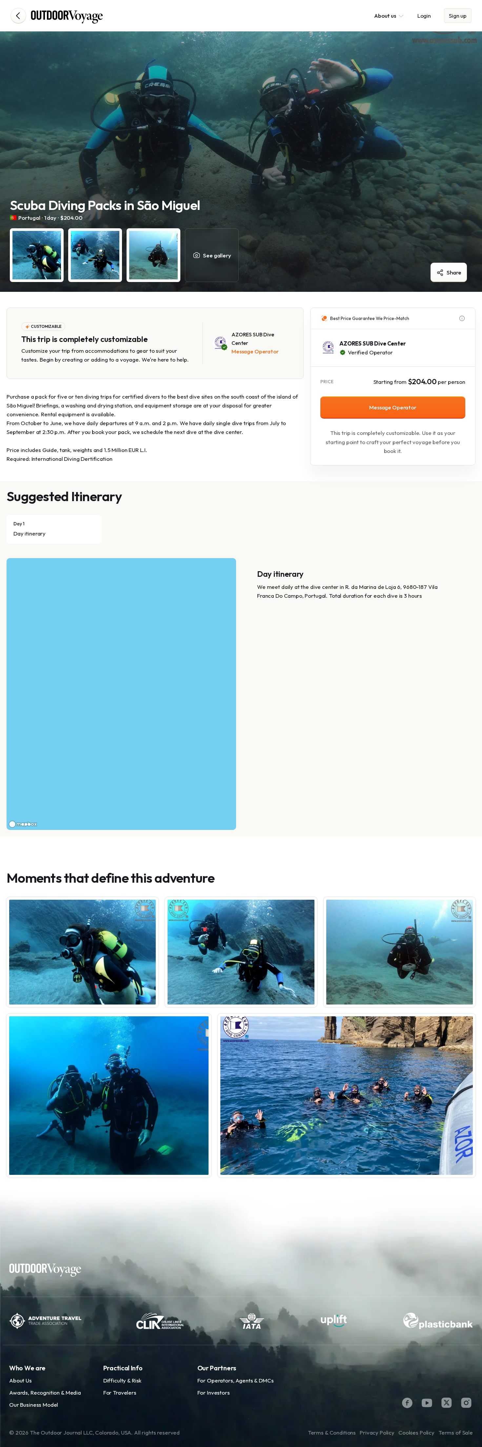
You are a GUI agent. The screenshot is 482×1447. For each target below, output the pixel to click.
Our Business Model (33, 1404)
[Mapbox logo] (23, 824)
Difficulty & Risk (122, 1380)
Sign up (458, 15)
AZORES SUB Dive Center (372, 343)
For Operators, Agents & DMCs (235, 1380)
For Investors (213, 1392)
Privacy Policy (377, 1432)
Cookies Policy (416, 1432)
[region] (121, 694)
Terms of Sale (455, 1432)
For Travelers (119, 1392)
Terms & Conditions (332, 1432)
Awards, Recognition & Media (45, 1392)
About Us (20, 1380)
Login (424, 15)
